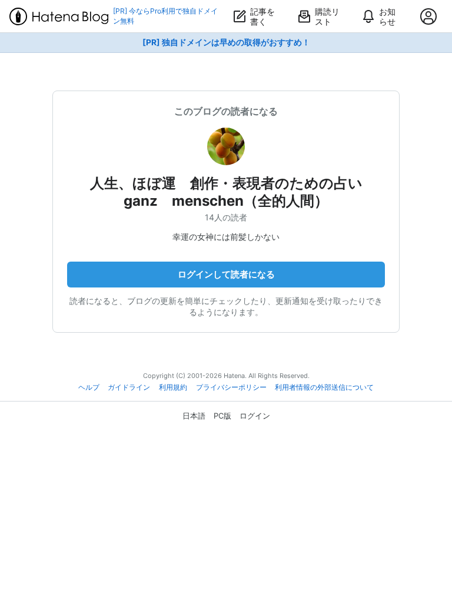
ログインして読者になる (226, 274)
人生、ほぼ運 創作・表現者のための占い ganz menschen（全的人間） (233, 192)
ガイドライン (129, 387)
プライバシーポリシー (231, 387)
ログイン (255, 415)
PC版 (222, 415)
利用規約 (173, 387)
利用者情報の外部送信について (324, 387)
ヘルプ (88, 387)
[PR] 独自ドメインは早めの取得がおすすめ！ (226, 42)
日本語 (193, 415)
